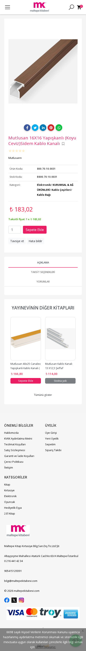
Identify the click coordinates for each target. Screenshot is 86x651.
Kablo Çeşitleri (61, 190)
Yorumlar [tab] (43, 281)
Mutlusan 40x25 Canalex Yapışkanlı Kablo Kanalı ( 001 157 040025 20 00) (25, 368)
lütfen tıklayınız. (45, 647)
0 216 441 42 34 (13, 561)
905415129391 (13, 571)
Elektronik (44, 185)
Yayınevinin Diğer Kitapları (43, 308)
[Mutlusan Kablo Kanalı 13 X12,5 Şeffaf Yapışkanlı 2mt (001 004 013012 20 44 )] (60, 338)
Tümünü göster (43, 395)
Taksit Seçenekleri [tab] (43, 272)
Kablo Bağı (44, 195)
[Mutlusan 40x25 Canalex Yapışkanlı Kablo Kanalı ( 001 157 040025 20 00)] (25, 338)
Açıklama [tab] (43, 262)
